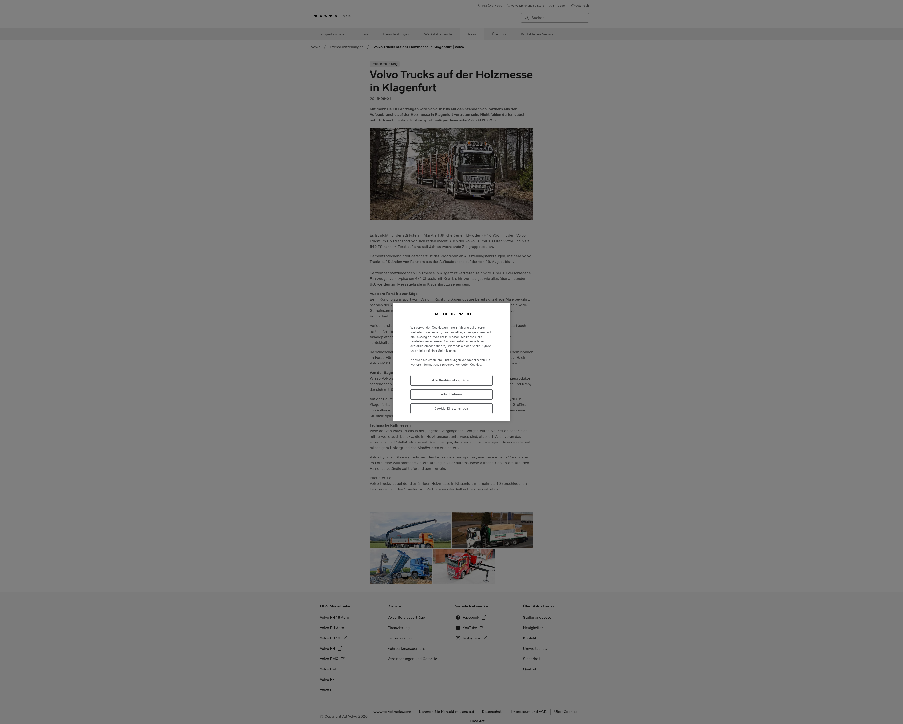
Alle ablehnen (451, 394)
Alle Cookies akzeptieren (451, 380)
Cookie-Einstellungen (451, 409)
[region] (451, 362)
